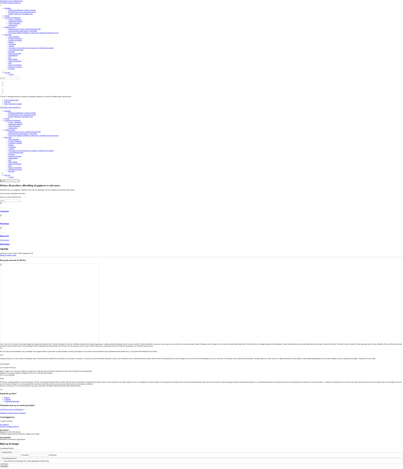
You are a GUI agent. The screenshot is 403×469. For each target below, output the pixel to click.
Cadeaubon (12, 44)
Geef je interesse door (11, 100)
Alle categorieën (13, 36)
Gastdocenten (12, 25)
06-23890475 (4, 425)
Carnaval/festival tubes (15, 50)
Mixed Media (12, 59)
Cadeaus (11, 46)
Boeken (11, 42)
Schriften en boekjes (15, 40)
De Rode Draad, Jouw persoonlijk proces (22, 12)
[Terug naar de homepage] (10, 3)
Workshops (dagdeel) (15, 21)
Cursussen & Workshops (12, 18)
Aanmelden (4, 466)
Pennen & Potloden (14, 61)
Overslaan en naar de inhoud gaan (11, 1)
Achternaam (52, 455)
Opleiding (7, 8)
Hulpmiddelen (13, 55)
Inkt (9, 57)
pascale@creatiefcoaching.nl (9, 426)
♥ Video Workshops (15, 38)
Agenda (6, 16)
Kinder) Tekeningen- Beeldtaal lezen (20, 14)
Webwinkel (8, 35)
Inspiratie (7, 102)
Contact (11, 74)
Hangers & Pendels (14, 53)
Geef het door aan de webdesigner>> (12, 409)
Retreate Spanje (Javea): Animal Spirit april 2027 (24, 29)
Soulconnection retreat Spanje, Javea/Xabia (22, 31)
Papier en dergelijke (15, 65)
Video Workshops (14, 23)
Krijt (9, 63)
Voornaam (25, 455)
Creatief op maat (9, 27)
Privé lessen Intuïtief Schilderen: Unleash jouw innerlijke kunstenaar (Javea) (33, 33)
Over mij (7, 72)
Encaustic (11, 52)
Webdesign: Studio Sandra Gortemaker (13, 413)
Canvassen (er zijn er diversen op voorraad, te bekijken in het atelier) (31, 48)
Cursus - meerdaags (14, 19)
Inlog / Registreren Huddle (13, 104)
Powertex (11, 69)
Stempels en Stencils (15, 67)
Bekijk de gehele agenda (8, 255)
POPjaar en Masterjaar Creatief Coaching (22, 10)
